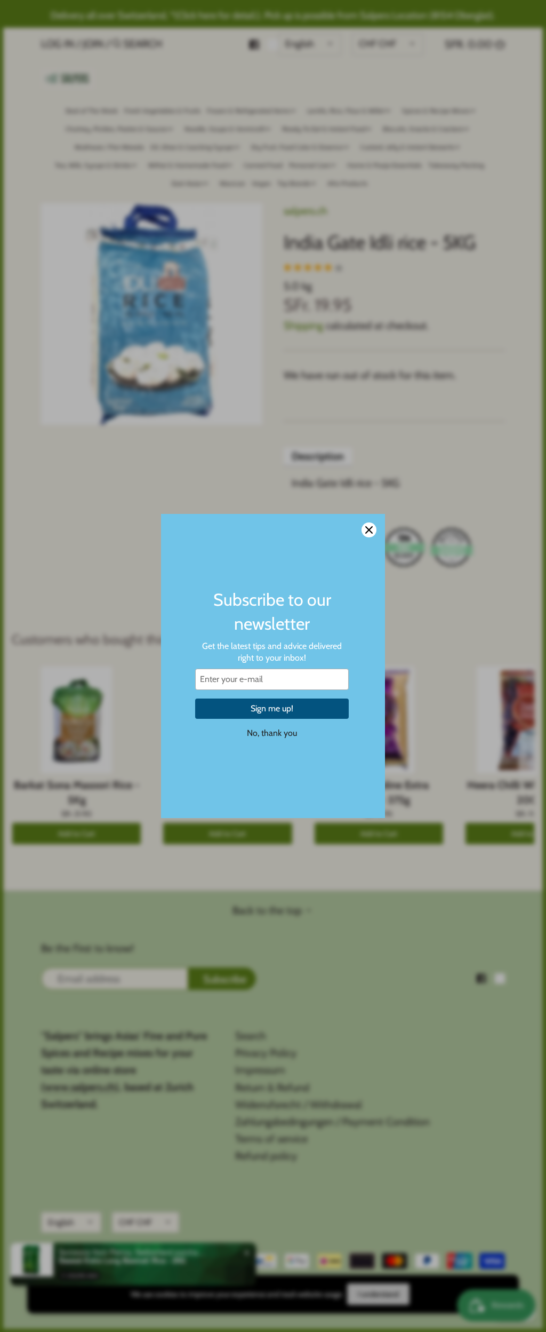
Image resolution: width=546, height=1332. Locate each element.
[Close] (369, 529)
